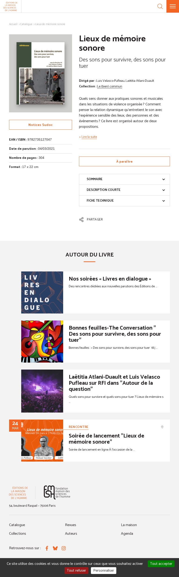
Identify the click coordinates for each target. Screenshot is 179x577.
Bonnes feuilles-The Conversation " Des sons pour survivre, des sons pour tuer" (115, 334)
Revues (70, 525)
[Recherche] (160, 6)
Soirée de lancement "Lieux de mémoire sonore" (106, 439)
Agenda (127, 534)
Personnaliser (103, 570)
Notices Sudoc (40, 125)
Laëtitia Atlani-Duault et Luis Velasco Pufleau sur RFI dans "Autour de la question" (114, 383)
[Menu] (172, 6)
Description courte (103, 190)
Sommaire (95, 179)
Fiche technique (100, 200)
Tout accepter (161, 564)
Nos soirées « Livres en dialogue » (110, 279)
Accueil (13, 24)
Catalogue (26, 24)
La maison (129, 525)
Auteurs (71, 534)
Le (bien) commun (109, 86)
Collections (17, 534)
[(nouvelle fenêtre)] (57, 492)
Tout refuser (76, 570)
